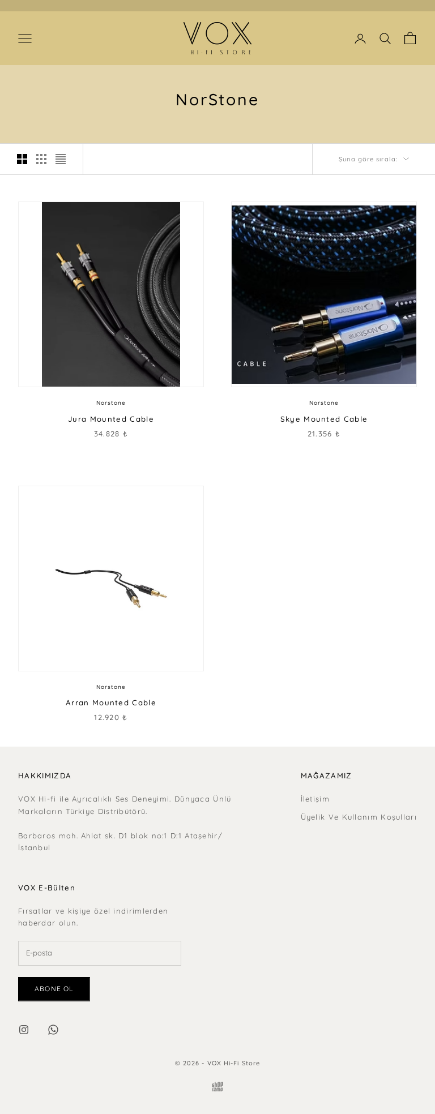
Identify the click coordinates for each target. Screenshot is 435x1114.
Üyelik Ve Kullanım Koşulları (359, 816)
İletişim (315, 798)
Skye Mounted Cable (324, 418)
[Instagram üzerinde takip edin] (23, 1029)
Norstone (111, 402)
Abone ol (54, 988)
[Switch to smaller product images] (41, 159)
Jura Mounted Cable (111, 418)
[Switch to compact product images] (61, 159)
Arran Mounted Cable (111, 702)
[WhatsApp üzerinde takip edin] (53, 1029)
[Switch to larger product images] (22, 159)
